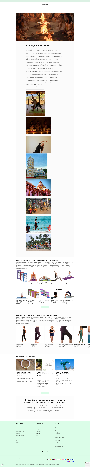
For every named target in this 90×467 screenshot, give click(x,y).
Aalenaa (37, 426)
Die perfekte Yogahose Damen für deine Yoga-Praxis (62, 373)
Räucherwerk (38, 437)
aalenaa (20, 464)
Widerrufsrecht (32, 464)
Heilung (37, 435)
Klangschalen (38, 429)
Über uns (17, 440)
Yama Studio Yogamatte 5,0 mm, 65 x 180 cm (67, 301)
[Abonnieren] (53, 415)
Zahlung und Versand (20, 435)
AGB (17, 429)
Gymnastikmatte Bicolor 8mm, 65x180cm (44, 283)
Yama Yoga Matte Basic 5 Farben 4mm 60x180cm (33, 283)
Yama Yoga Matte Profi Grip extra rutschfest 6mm (21, 301)
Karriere (17, 442)
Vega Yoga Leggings (34, 344)
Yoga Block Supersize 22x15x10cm (31, 301)
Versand (46, 464)
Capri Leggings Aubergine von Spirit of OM (66, 344)
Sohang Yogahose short (49, 344)
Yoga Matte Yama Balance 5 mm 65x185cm (56, 283)
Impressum (18, 426)
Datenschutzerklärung (20, 431)
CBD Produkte (38, 433)
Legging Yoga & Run (19, 344)
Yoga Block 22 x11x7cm (20, 282)
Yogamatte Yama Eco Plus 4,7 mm (56, 300)
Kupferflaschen (38, 431)
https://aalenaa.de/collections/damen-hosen (35, 89)
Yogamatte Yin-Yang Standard (44, 300)
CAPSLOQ (27, 464)
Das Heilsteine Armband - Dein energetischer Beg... (24, 373)
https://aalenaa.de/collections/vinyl (33, 86)
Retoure (17, 437)
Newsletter (18, 433)
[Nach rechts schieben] (47, 351)
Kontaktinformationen (56, 464)
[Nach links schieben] (43, 351)
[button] (17, 4)
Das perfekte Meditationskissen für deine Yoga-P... (45, 373)
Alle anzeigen (45, 306)
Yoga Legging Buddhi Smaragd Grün (79, 344)
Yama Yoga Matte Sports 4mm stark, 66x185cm (67, 283)
